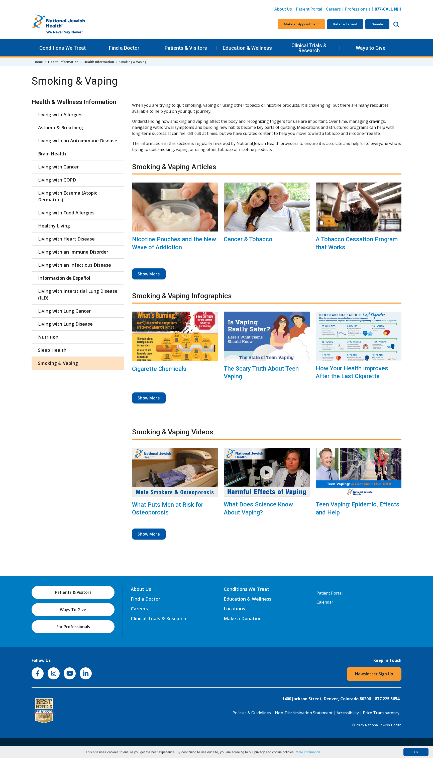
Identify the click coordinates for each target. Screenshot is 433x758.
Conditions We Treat (62, 48)
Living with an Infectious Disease (74, 265)
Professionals (358, 9)
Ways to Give (370, 48)
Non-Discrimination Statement (304, 713)
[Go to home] (69, 24)
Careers (334, 9)
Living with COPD (57, 180)
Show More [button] (149, 274)
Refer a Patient (345, 24)
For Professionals (73, 626)
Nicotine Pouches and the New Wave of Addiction (174, 243)
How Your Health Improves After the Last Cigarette (352, 372)
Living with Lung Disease (65, 324)
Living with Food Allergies (66, 213)
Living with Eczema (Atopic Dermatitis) (67, 196)
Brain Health (52, 154)
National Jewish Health (383, 725)
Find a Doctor (124, 48)
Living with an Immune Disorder (73, 252)
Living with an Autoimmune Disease (77, 141)
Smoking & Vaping (58, 363)
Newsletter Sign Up (374, 674)
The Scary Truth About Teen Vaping (261, 372)
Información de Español (64, 278)
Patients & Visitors (186, 48)
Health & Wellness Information (74, 101)
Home (38, 62)
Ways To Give (73, 609)
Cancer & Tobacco (248, 239)
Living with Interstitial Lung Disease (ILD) (78, 294)
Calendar (324, 602)
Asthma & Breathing (60, 128)
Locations (234, 609)
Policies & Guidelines (252, 713)
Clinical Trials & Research (309, 47)
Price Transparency (381, 713)
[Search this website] (396, 24)
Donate (377, 24)
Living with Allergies (60, 114)
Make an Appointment (301, 24)
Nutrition (48, 337)
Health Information (63, 62)
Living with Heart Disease (66, 239)
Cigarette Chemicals (159, 368)
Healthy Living (54, 226)
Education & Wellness (247, 48)
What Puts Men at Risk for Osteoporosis (167, 508)
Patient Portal (309, 9)
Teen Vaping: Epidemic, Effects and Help (357, 508)
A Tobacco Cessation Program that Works (357, 243)
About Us (283, 9)
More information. (308, 752)
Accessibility (348, 713)
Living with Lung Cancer (64, 311)
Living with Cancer (58, 167)
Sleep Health (52, 350)
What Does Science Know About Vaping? (258, 508)
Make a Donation (243, 618)
